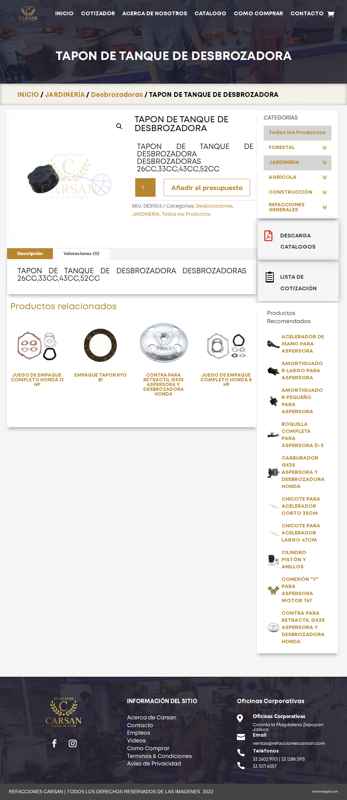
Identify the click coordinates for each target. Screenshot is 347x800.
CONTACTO (307, 13)
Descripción (30, 253)
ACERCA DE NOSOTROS (154, 13)
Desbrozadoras (117, 95)
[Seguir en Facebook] (54, 743)
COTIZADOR (98, 13)
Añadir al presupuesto (207, 187)
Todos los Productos (186, 214)
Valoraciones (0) (81, 253)
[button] (119, 126)
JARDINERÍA (65, 95)
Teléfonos (266, 751)
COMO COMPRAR (258, 13)
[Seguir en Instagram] (73, 743)
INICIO (64, 13)
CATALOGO (210, 13)
